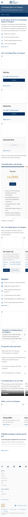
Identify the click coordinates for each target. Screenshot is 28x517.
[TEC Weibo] (26, 466)
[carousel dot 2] (14, 218)
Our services (4, 500)
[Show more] (2, 2)
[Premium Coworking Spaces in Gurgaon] (14, 334)
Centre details (14, 270)
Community (4, 485)
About (2, 473)
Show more (4, 47)
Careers (3, 476)
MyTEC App (4, 481)
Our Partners (4, 478)
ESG (2, 483)
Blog (2, 492)
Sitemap (6, 511)
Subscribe (14, 80)
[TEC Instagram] (14, 466)
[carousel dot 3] (15, 218)
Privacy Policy (4, 509)
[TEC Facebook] (2, 466)
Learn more (6, 424)
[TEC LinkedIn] (8, 466)
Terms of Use (13, 509)
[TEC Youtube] (20, 466)
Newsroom (3, 494)
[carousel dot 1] (13, 218)
